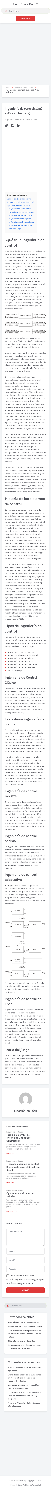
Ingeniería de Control (14, 119)
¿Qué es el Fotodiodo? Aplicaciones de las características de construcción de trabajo (24, 1333)
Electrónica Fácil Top (27, 4)
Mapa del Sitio (16, 1485)
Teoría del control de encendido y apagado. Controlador (18, 1137)
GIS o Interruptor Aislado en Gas (21, 1341)
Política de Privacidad (32, 1485)
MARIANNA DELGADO (17, 1385)
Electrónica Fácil (25, 1111)
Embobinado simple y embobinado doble (25, 1326)
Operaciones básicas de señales (20, 1195)
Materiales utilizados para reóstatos (23, 1322)
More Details (11, 1154)
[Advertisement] (25, 51)
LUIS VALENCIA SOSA (16, 1392)
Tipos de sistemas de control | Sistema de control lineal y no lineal (23, 1166)
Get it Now (25, 18)
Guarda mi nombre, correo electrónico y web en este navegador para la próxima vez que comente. (25, 1279)
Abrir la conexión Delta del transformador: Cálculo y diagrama (25, 1395)
